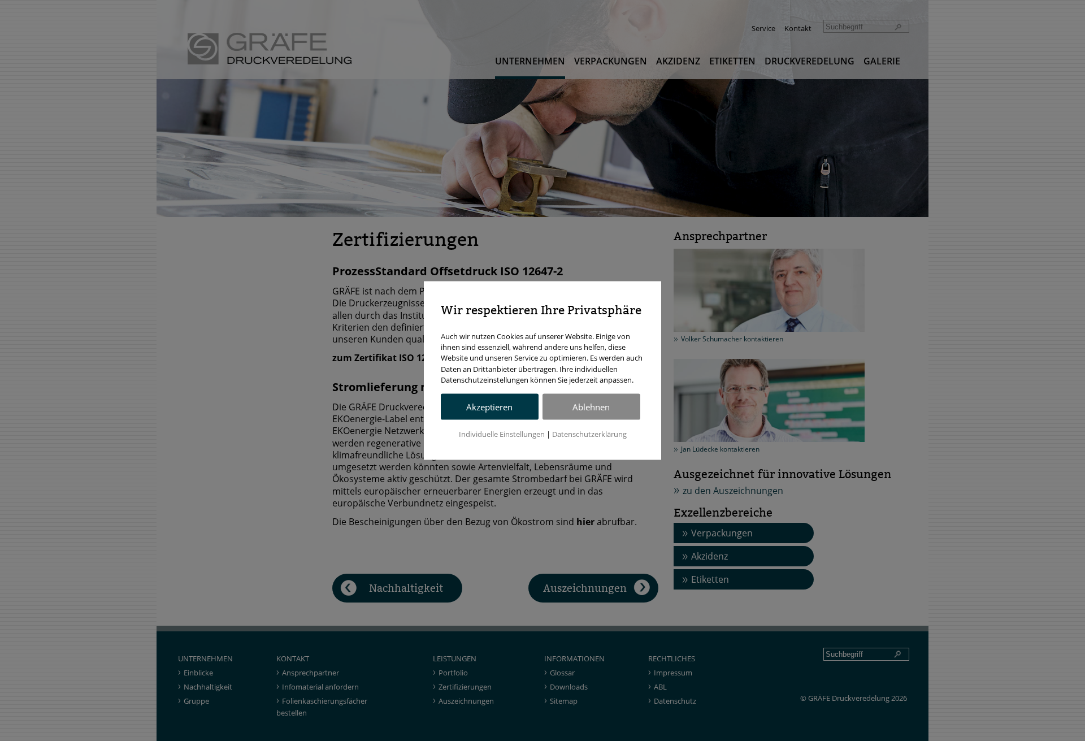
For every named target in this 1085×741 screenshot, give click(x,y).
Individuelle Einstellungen (502, 433)
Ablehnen (591, 407)
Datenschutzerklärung (589, 433)
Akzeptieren (489, 407)
